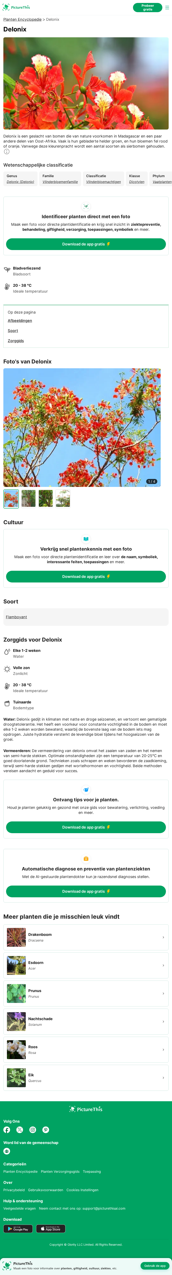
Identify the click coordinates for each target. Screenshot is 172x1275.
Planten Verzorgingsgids (60, 1171)
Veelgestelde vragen (19, 1208)
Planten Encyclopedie (22, 19)
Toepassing (92, 1171)
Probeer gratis (148, 7)
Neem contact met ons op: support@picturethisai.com (82, 1208)
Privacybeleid (14, 1190)
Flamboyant (16, 617)
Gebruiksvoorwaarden (45, 1190)
